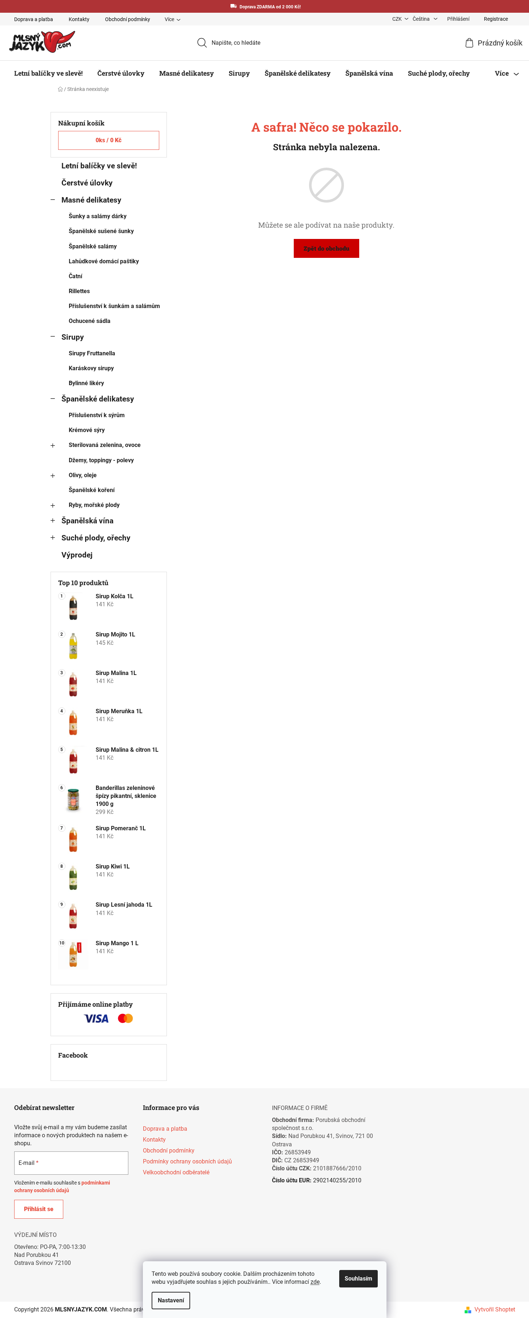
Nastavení (171, 1300)
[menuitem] (48, 73)
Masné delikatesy (91, 200)
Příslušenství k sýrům (97, 415)
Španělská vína (87, 520)
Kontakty (79, 19)
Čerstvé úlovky (87, 183)
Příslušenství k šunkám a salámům (114, 306)
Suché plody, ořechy (96, 538)
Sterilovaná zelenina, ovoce (105, 445)
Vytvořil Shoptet (494, 1309)
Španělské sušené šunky (101, 231)
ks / (108, 140)
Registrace (496, 19)
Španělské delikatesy (97, 399)
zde (315, 1281)
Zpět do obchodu (326, 248)
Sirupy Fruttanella (92, 353)
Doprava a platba (33, 19)
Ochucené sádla (90, 320)
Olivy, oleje (83, 475)
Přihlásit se (38, 1209)
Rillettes (79, 291)
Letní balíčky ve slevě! (99, 165)
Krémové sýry (87, 430)
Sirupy (72, 337)
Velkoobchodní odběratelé (176, 1172)
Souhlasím (358, 1278)
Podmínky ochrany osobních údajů (187, 1161)
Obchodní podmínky (127, 19)
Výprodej (76, 555)
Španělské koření (92, 490)
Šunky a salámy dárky (98, 216)
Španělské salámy (93, 246)
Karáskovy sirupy (91, 368)
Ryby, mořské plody (94, 505)
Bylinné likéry (86, 383)
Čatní (75, 276)
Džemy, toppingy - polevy (101, 460)
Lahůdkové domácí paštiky (104, 261)
